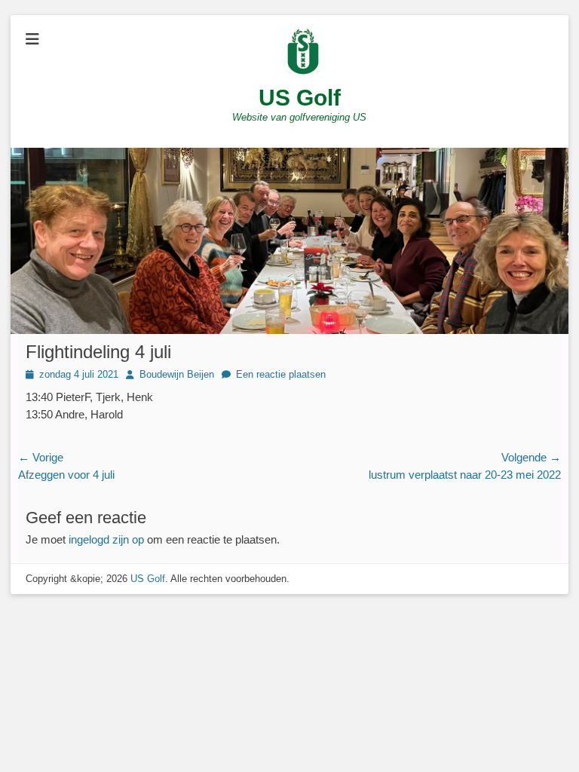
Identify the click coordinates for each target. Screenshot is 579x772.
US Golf (300, 97)
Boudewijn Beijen (176, 374)
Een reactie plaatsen (281, 374)
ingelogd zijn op (106, 539)
